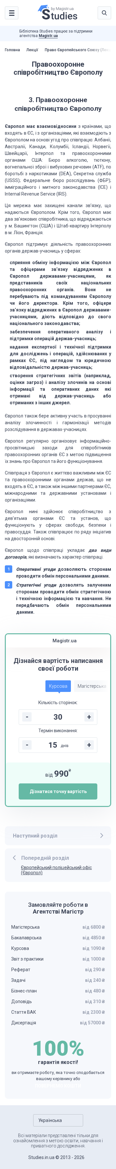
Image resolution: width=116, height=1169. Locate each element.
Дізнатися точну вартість (58, 791)
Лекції (32, 50)
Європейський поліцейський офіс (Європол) (56, 870)
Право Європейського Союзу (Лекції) (80, 50)
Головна (12, 50)
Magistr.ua (48, 36)
